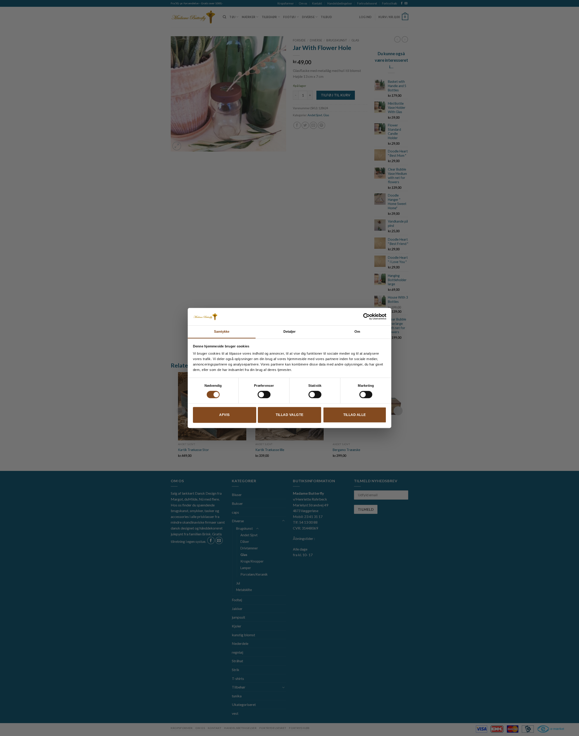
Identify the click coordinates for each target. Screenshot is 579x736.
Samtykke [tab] (222, 331)
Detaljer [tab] (289, 331)
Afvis (224, 415)
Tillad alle (354, 415)
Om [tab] (357, 331)
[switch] (264, 394)
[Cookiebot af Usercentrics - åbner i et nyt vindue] (366, 316)
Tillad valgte (290, 415)
